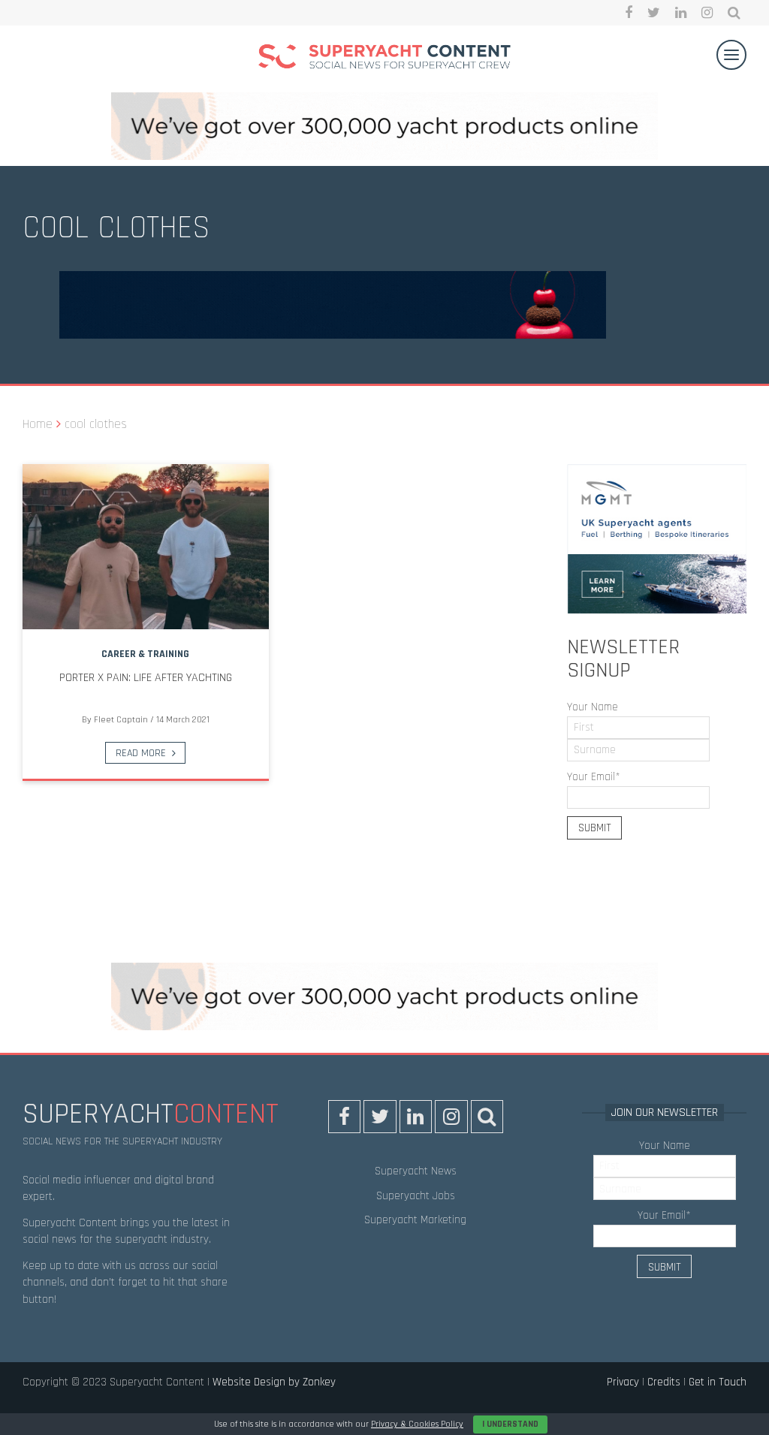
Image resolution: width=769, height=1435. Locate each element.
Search (734, 13)
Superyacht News (416, 1171)
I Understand (510, 1424)
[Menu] (731, 55)
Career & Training (145, 654)
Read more (141, 753)
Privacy (623, 1382)
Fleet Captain (121, 719)
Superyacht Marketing (415, 1220)
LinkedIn (680, 13)
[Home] (384, 59)
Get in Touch (717, 1382)
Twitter (653, 13)
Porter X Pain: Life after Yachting (145, 678)
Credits (663, 1382)
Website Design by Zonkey (274, 1382)
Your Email (593, 777)
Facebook (628, 13)
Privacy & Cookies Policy (417, 1424)
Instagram (707, 13)
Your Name (592, 707)
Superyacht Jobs (415, 1196)
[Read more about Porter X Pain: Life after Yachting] (146, 546)
